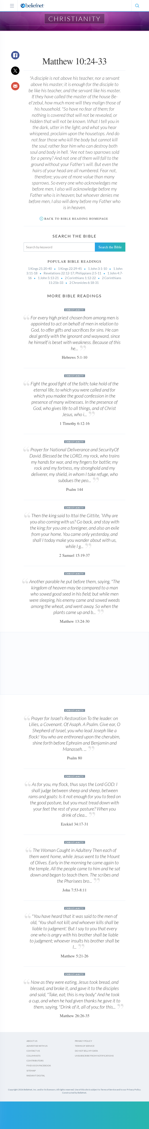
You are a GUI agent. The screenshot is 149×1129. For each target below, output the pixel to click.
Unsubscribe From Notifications (94, 1055)
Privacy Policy (83, 1041)
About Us (32, 1041)
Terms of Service (84, 1045)
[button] (137, 5)
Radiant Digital (36, 1075)
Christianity (74, 19)
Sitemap (31, 1070)
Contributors (35, 1060)
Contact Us (33, 1050)
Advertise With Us (37, 1045)
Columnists (33, 1055)
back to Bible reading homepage (76, 218)
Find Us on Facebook (39, 1065)
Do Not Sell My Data (86, 1050)
